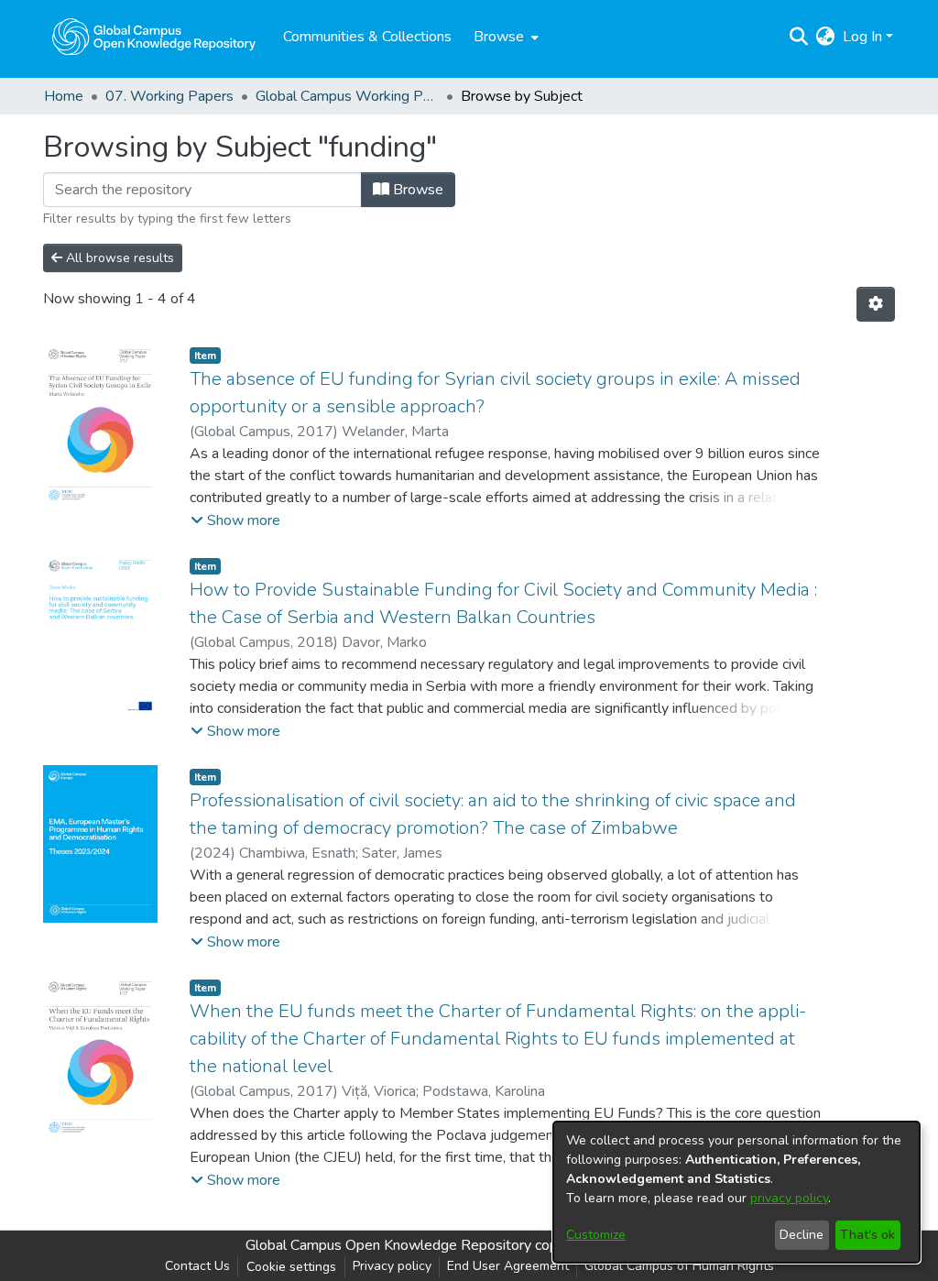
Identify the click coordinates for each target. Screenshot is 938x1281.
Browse (416, 190)
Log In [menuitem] (862, 37)
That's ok (867, 1234)
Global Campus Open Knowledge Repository (388, 1245)
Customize (596, 1234)
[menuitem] (504, 36)
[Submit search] (799, 37)
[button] (235, 520)
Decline (801, 1234)
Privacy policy (392, 1266)
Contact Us (197, 1266)
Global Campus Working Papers (347, 96)
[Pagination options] (875, 304)
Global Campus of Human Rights (679, 1266)
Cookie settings (291, 1267)
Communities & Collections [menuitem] (367, 37)
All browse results (118, 258)
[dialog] (736, 1192)
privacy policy (789, 1198)
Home (63, 96)
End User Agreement (508, 1266)
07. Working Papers (169, 96)
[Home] (154, 36)
